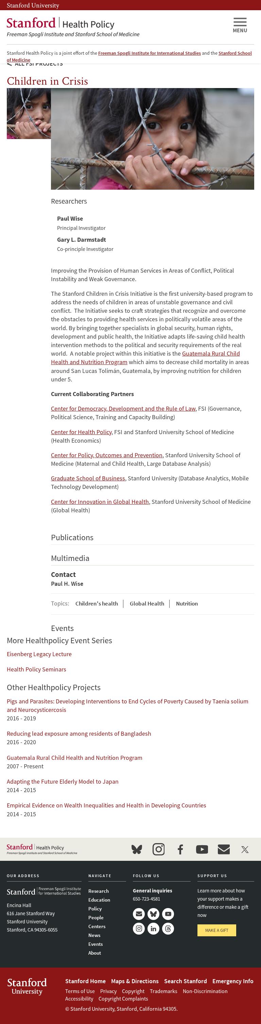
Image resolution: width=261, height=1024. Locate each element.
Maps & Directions (135, 981)
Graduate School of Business (88, 478)
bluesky (136, 849)
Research (98, 891)
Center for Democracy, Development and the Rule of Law (123, 408)
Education (99, 900)
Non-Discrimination (205, 991)
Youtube (168, 914)
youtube (202, 849)
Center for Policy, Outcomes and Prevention (106, 455)
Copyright (133, 991)
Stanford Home (85, 981)
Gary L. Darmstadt (81, 239)
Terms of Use (80, 991)
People (96, 917)
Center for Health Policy (81, 432)
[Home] (117, 27)
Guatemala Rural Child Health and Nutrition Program (74, 758)
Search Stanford (185, 981)
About (94, 953)
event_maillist (224, 849)
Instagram (139, 929)
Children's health (96, 603)
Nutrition (187, 603)
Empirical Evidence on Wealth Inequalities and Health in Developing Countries (106, 805)
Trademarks (163, 991)
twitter (245, 849)
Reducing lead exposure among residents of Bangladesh (79, 733)
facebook (180, 849)
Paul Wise (70, 218)
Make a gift (216, 930)
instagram (158, 849)
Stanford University (33, 5)
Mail (139, 914)
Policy (95, 908)
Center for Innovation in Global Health (100, 502)
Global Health (147, 603)
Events (95, 944)
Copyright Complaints (123, 998)
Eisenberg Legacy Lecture (39, 654)
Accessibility (79, 998)
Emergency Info (233, 981)
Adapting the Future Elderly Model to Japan (63, 781)
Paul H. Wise (67, 583)
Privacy (108, 991)
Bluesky (153, 914)
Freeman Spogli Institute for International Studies (149, 53)
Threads (168, 929)
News (94, 935)
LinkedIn (153, 929)
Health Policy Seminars (36, 669)
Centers (96, 926)
